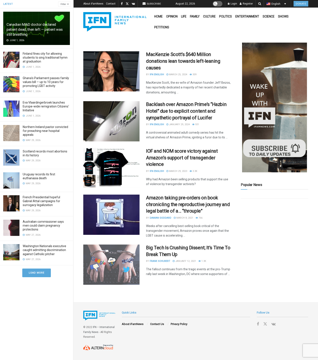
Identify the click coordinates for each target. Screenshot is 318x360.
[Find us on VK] (133, 4)
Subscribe (154, 3)
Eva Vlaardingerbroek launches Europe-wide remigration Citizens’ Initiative (46, 106)
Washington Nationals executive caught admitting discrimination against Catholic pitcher (44, 250)
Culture (209, 16)
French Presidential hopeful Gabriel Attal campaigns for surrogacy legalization (41, 201)
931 (196, 124)
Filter (63, 4)
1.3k (203, 261)
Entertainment (247, 16)
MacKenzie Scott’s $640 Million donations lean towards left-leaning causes (183, 61)
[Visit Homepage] (114, 22)
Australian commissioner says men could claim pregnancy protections (43, 225)
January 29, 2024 (179, 124)
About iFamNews (93, 3)
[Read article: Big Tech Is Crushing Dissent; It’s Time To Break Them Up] (111, 265)
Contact (111, 3)
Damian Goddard (160, 217)
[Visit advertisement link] (274, 107)
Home (158, 16)
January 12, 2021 (185, 261)
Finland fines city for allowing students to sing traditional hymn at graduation (45, 57)
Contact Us (157, 324)
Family (195, 16)
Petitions (161, 27)
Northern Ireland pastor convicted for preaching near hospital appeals (45, 130)
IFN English (157, 74)
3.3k (194, 171)
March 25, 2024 (177, 74)
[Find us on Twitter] (127, 4)
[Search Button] (259, 4)
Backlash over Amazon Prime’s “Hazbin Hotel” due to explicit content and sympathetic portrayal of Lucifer (186, 111)
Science (269, 16)
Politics (225, 16)
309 (194, 74)
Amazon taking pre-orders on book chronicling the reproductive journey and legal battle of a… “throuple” (188, 204)
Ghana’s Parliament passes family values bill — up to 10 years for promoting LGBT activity (46, 82)
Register (247, 3)
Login (233, 3)
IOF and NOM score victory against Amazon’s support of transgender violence (182, 157)
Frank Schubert (160, 261)
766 (200, 217)
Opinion (172, 16)
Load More (36, 272)
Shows (283, 16)
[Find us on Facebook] (122, 4)
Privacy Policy (179, 324)
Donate (301, 3)
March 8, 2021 (184, 217)
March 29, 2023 (177, 171)
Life (183, 16)
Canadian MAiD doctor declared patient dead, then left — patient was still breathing (34, 29)
